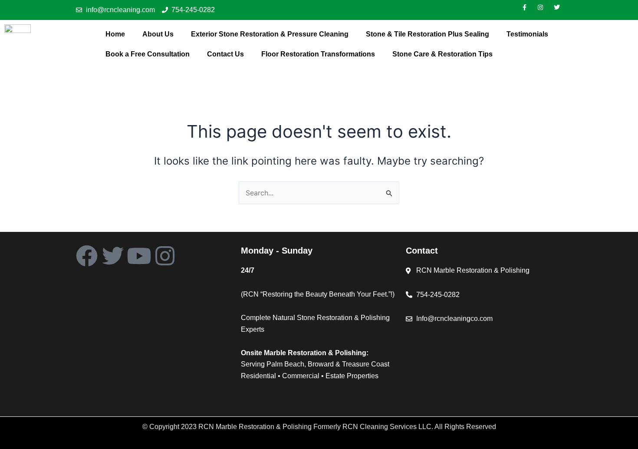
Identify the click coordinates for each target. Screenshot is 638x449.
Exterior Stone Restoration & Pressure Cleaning (270, 34)
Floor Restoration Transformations (318, 54)
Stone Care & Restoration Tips (442, 54)
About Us (158, 34)
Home (115, 34)
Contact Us (225, 54)
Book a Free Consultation (147, 54)
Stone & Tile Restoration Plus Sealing (427, 34)
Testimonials (527, 34)
